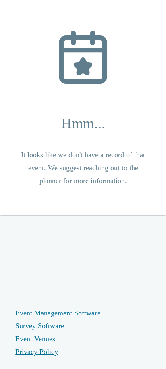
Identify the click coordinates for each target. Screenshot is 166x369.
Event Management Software (57, 313)
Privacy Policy (36, 352)
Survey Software (39, 326)
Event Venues (35, 339)
